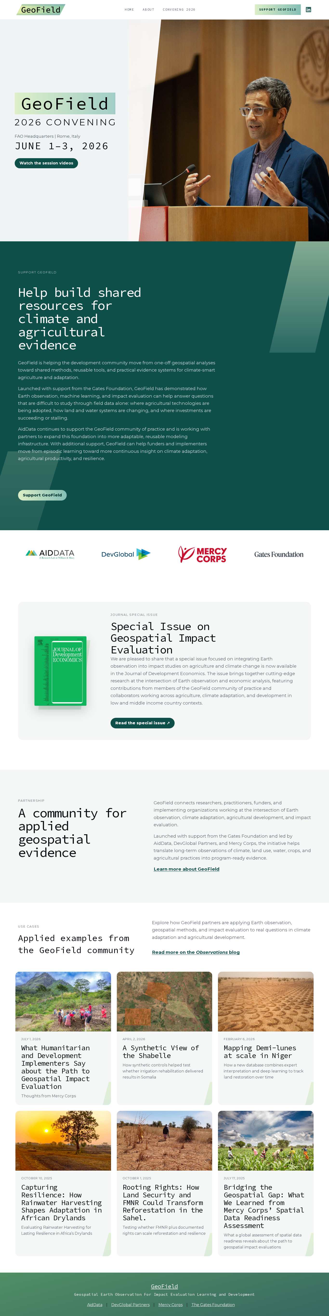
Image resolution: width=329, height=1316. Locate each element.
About (148, 9)
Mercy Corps (170, 1304)
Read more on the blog (196, 952)
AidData (94, 1304)
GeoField (164, 1286)
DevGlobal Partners (130, 1304)
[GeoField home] (41, 9)
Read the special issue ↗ (142, 723)
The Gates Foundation (213, 1304)
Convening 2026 (179, 9)
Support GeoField (277, 9)
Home (129, 9)
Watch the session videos (46, 163)
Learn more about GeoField (186, 869)
